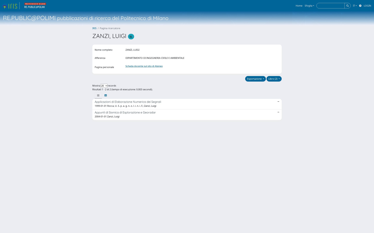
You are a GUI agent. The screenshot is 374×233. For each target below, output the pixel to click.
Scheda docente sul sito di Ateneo (144, 66)
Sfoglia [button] (308, 5)
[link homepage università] (35, 5)
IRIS (94, 28)
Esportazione (254, 78)
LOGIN (367, 5)
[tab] (98, 95)
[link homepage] (11, 5)
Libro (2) (273, 78)
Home (299, 5)
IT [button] (354, 5)
